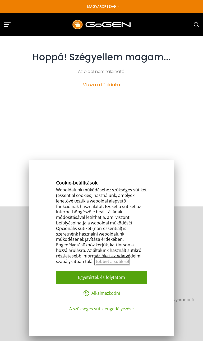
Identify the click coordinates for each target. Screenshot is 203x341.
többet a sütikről (112, 261)
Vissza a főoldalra (101, 85)
